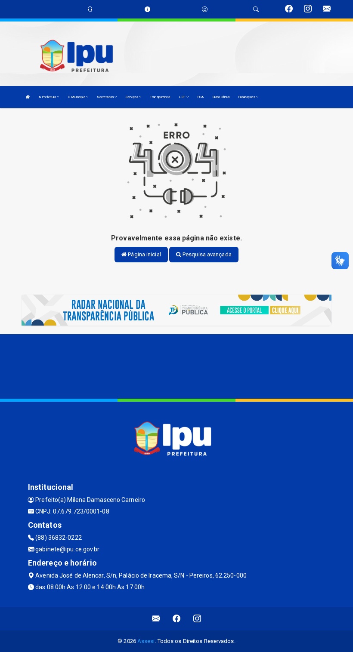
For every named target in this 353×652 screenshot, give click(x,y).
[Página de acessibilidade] (204, 9)
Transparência (160, 97)
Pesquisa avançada (206, 254)
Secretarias (106, 97)
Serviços (132, 97)
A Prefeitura (48, 97)
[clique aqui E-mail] (156, 618)
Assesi (146, 641)
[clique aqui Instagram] (197, 618)
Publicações (247, 97)
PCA (200, 97)
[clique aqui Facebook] (176, 618)
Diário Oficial (220, 97)
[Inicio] (28, 97)
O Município (77, 97)
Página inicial (144, 254)
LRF (182, 97)
